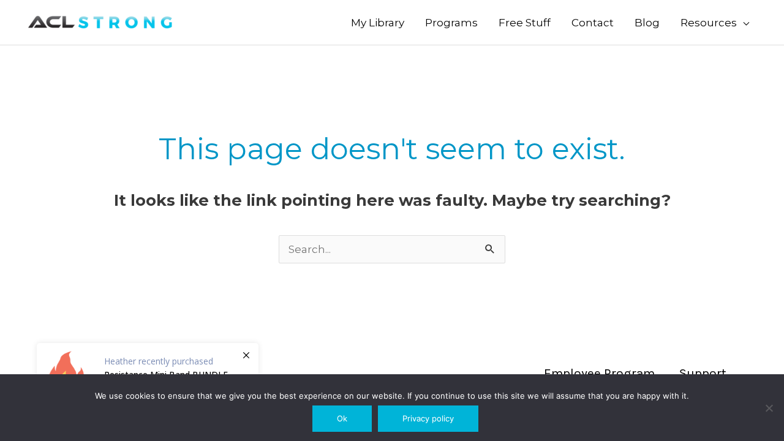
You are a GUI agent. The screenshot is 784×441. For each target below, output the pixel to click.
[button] (715, 22)
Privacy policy (428, 418)
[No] (769, 408)
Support (702, 373)
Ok (342, 418)
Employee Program (599, 373)
